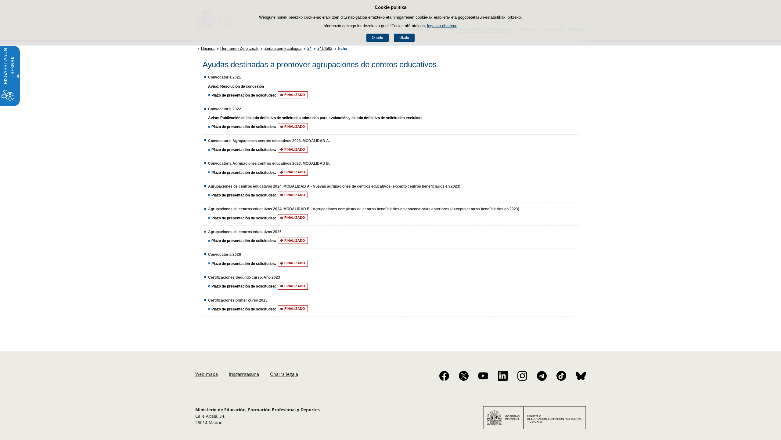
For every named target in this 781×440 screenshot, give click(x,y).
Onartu (377, 37)
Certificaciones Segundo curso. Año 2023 (244, 277)
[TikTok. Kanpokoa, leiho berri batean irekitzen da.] (561, 376)
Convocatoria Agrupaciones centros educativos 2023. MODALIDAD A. (269, 141)
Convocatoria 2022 (224, 109)
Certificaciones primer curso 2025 (238, 300)
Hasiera (207, 48)
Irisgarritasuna (244, 374)
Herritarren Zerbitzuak (239, 48)
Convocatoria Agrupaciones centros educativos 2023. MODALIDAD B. (269, 163)
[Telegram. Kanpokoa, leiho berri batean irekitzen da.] (542, 376)
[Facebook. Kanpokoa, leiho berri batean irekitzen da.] (444, 376)
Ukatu (404, 37)
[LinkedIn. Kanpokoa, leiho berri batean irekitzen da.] (503, 376)
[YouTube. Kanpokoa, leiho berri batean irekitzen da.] (483, 376)
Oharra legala (284, 374)
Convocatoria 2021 (224, 77)
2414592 (324, 48)
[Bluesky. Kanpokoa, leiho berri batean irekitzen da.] (581, 376)
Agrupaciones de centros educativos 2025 (245, 232)
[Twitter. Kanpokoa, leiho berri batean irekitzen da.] (464, 376)
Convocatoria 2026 (224, 254)
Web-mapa (206, 374)
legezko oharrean (442, 26)
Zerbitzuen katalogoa (283, 48)
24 (309, 48)
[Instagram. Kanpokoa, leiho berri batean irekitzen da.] (522, 376)
